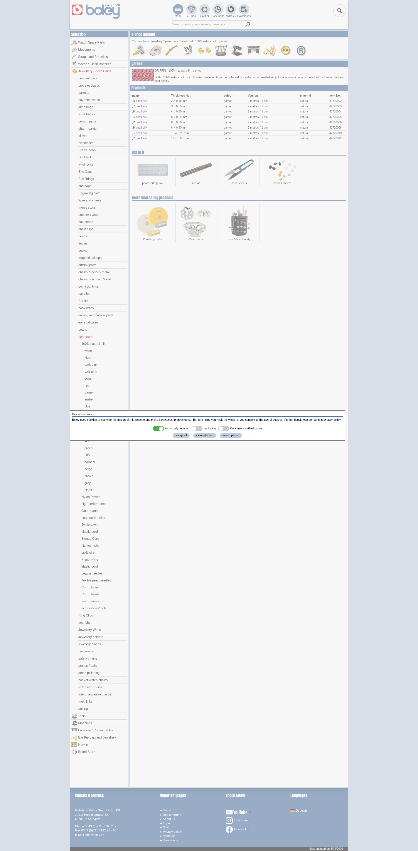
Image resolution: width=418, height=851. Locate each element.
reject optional (230, 435)
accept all (181, 435)
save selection (204, 435)
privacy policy (332, 419)
